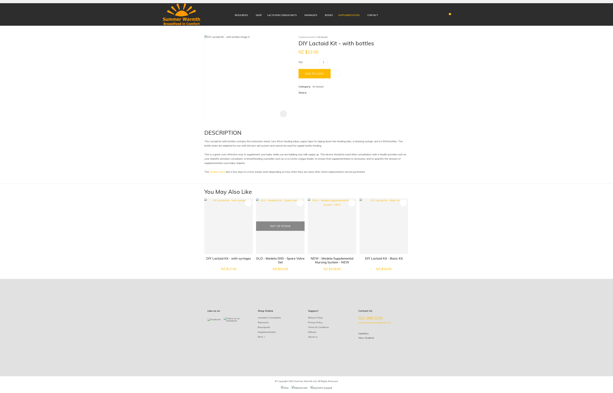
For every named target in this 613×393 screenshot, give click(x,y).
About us (313, 336)
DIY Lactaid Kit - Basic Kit (384, 258)
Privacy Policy (315, 322)
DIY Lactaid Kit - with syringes (228, 258)
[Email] (318, 93)
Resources (241, 15)
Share (302, 92)
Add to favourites (248, 202)
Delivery (312, 332)
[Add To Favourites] (337, 73)
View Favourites (442, 15)
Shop (259, 15)
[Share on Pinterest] (323, 93)
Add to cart (314, 73)
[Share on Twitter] (313, 93)
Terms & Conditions (318, 327)
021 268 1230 (370, 318)
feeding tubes (217, 171)
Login (437, 14)
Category (304, 86)
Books (329, 15)
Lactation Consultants (282, 15)
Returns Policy (315, 317)
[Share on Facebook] (308, 93)
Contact (372, 15)
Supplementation (348, 15)
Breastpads (264, 327)
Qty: (301, 62)
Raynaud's (311, 15)
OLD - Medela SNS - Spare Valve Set (280, 260)
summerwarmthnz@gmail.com (374, 322)
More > (261, 336)
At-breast (323, 37)
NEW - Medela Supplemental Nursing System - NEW (332, 260)
